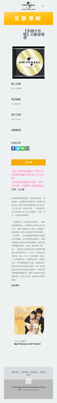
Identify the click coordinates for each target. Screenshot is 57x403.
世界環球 (24, 372)
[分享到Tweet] (18, 150)
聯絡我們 (15, 372)
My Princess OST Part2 (27, 344)
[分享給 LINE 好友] (23, 150)
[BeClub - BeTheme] (28, 6)
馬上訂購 (28, 162)
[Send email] (27, 150)
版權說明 (34, 372)
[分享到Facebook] (13, 150)
